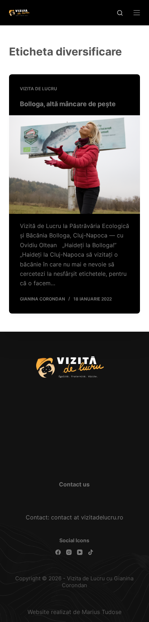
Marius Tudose (102, 611)
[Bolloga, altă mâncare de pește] (74, 164)
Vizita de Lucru (38, 88)
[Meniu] (136, 12)
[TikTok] (90, 552)
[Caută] (120, 13)
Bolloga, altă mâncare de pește (68, 104)
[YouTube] (79, 552)
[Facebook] (58, 552)
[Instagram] (69, 552)
